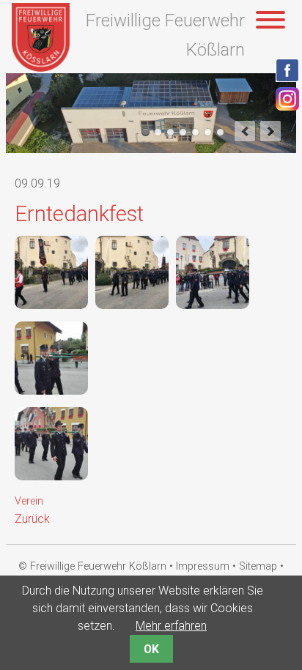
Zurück (32, 519)
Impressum (202, 566)
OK (151, 649)
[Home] (41, 68)
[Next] (270, 131)
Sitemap (258, 566)
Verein (29, 501)
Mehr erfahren (171, 626)
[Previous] (245, 131)
